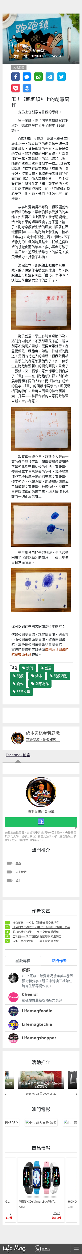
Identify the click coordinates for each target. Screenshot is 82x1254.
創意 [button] (48, 668)
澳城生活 (43, 1249)
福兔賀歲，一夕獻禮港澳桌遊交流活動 (35, 922)
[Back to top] (74, 1237)
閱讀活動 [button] (60, 676)
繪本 (18, 880)
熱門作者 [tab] (59, 960)
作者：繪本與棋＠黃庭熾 (29, 51)
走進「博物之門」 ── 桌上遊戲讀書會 (35, 941)
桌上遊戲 (21, 872)
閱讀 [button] (20, 676)
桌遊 (18, 863)
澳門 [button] (29, 668)
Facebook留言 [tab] (18, 754)
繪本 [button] (38, 676)
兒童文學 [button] (23, 691)
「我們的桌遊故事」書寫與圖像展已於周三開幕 (41, 927)
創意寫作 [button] (41, 684)
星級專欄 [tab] (22, 960)
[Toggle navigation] (76, 1248)
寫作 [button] (20, 684)
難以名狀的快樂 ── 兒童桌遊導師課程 (35, 932)
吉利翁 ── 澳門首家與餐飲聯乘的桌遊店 (36, 936)
